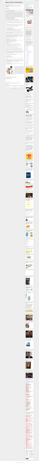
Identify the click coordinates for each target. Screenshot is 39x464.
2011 (26, 62)
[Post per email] (20, 83)
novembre (28, 53)
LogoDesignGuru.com (29, 108)
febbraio (28, 59)
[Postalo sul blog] (6, 84)
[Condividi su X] (7, 84)
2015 (26, 48)
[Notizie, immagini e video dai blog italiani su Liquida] (32, 452)
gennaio (28, 60)
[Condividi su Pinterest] (8, 84)
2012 (26, 61)
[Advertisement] (28, 272)
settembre (28, 55)
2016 (26, 47)
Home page (15, 86)
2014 (26, 49)
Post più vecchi (22, 86)
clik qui (31, 126)
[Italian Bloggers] (27, 247)
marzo (27, 58)
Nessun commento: (18, 83)
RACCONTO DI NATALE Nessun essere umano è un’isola (29, 52)
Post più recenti (7, 86)
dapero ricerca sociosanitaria (13, 2)
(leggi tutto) (29, 120)
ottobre (27, 54)
